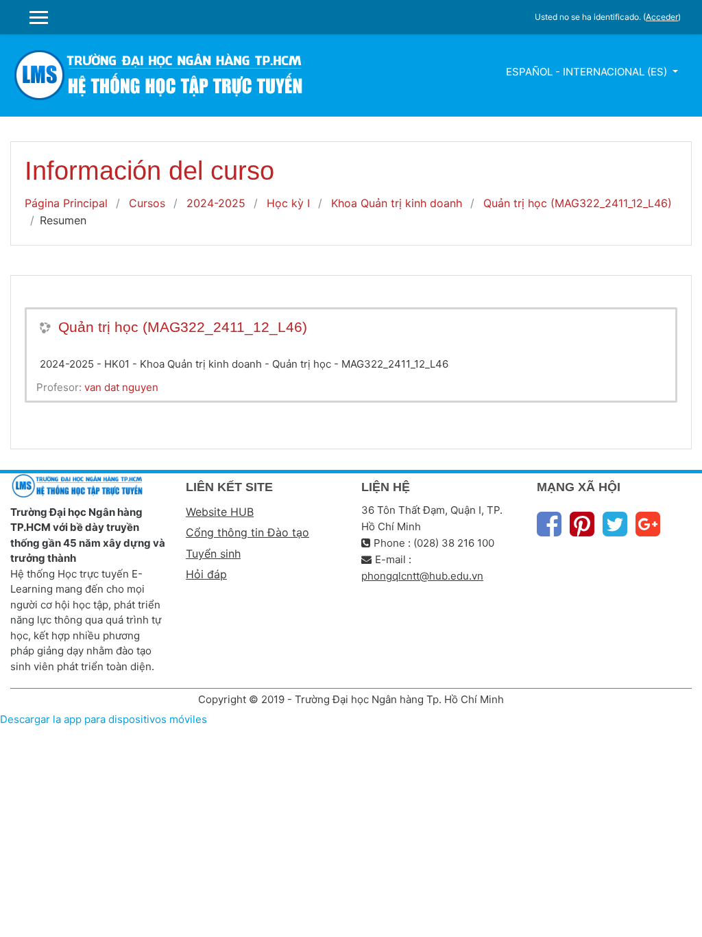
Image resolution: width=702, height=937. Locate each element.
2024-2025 (215, 203)
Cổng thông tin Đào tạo (247, 532)
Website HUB (220, 512)
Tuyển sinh (213, 553)
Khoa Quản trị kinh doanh (396, 203)
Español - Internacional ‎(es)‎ (588, 71)
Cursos (147, 203)
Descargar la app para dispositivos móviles (103, 719)
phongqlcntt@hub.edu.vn (422, 575)
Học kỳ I (288, 203)
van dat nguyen (121, 387)
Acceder (662, 17)
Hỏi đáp (206, 574)
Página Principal (66, 203)
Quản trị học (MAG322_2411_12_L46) (577, 203)
